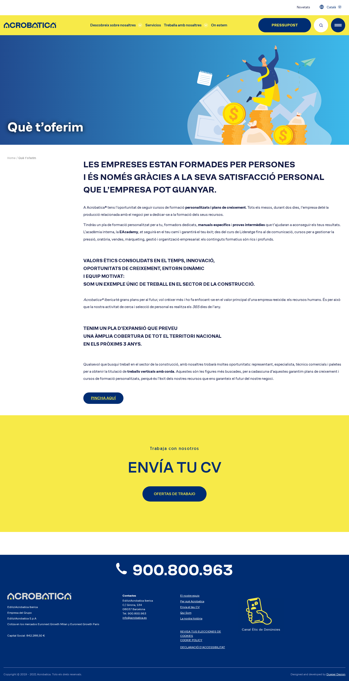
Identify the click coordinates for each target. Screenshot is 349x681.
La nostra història (191, 618)
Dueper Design (335, 674)
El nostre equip (189, 595)
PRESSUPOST (285, 25)
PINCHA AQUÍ (103, 398)
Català (331, 7)
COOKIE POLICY (191, 640)
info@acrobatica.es (135, 617)
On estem (219, 25)
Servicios (153, 25)
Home (11, 158)
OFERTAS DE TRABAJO (174, 493)
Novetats (303, 7)
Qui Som (185, 612)
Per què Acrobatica (192, 601)
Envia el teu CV (190, 607)
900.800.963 (182, 570)
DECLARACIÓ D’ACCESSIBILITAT (202, 647)
